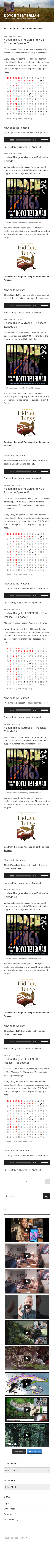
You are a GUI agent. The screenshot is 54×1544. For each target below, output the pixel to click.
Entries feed (9, 1509)
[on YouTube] (27, 1211)
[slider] (45, 139)
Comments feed (11, 1514)
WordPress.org (11, 1519)
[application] (27, 139)
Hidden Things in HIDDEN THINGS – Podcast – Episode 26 (25, 615)
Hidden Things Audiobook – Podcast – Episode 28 (26, 895)
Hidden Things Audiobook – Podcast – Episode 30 (26, 324)
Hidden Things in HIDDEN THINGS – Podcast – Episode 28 (25, 41)
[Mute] (39, 140)
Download (36, 147)
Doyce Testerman (21, 15)
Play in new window (21, 147)
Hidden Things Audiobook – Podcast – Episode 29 (26, 729)
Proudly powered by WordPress (17, 1538)
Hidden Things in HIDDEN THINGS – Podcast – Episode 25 (25, 1060)
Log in (7, 1503)
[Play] (7, 140)
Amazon (8, 279)
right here (29, 231)
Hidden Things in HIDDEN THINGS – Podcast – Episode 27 (25, 490)
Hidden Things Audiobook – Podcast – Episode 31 (26, 159)
